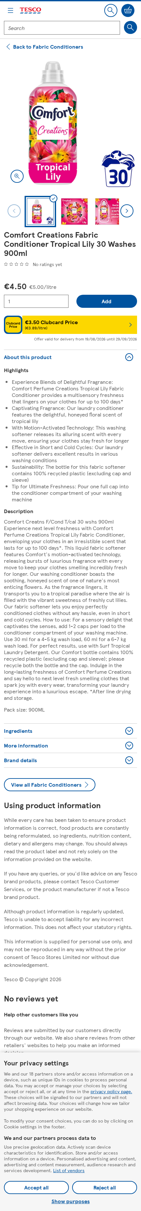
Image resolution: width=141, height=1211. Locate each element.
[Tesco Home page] (31, 11)
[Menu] (10, 10)
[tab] (40, 211)
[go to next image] (126, 210)
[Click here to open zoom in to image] (17, 176)
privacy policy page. (111, 1091)
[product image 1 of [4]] (70, 123)
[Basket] (127, 10)
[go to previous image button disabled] (14, 210)
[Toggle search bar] (110, 10)
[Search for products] (130, 27)
